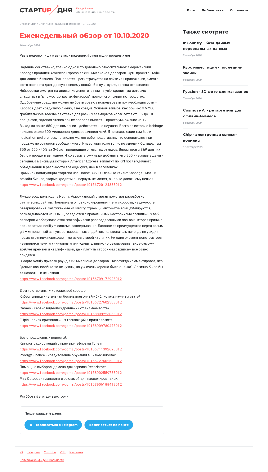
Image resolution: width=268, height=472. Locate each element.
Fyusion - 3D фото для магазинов (215, 91)
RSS (63, 452)
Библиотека (213, 10)
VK (21, 452)
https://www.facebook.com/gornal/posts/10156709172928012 (71, 279)
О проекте (239, 10)
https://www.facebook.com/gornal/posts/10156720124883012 (71, 185)
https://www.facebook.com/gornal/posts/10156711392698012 (71, 349)
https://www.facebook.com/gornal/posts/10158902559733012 (71, 373)
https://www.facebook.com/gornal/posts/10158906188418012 (71, 384)
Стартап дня (28, 23)
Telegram (33, 452)
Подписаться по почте (109, 425)
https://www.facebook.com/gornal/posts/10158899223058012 (71, 314)
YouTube (50, 452)
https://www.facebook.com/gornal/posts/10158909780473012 (71, 326)
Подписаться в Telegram (56, 425)
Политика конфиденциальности (42, 460)
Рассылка (76, 452)
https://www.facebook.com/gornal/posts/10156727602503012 (71, 302)
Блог (191, 10)
